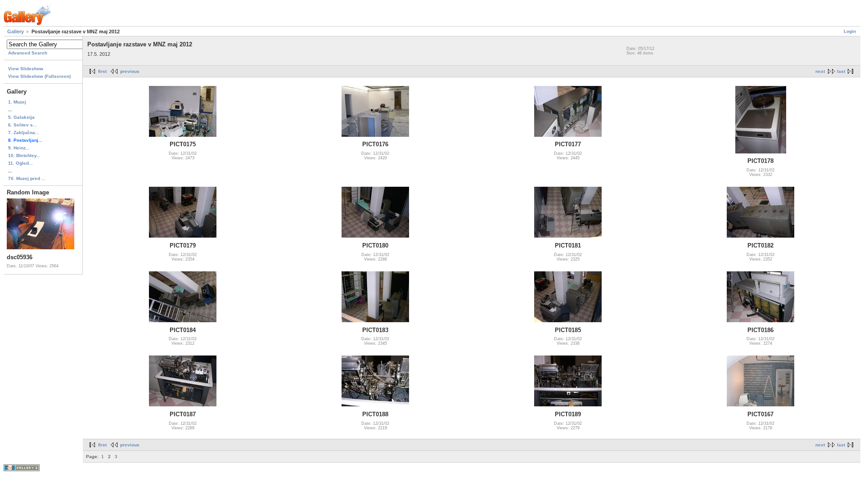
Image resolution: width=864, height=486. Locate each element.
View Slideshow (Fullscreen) (39, 76)
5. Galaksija (21, 117)
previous (130, 71)
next (820, 71)
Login (850, 31)
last (841, 71)
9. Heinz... (19, 147)
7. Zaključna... (23, 132)
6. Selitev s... (22, 124)
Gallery (15, 31)
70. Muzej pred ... (26, 178)
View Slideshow (25, 68)
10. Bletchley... (24, 155)
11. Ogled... (20, 163)
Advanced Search (27, 52)
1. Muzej (17, 101)
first (102, 71)
